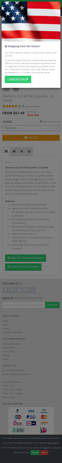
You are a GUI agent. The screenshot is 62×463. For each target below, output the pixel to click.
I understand (16, 79)
